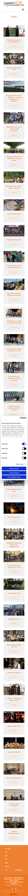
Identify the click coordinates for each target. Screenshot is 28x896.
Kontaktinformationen (11, 885)
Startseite (8, 848)
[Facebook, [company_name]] (12, 889)
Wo (6, 859)
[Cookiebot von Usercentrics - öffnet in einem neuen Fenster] (20, 418)
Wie (6, 870)
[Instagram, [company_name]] (15, 889)
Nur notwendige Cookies (14, 477)
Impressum (19, 885)
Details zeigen (19, 464)
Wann (6, 863)
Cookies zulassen (14, 468)
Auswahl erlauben (14, 472)
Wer (6, 852)
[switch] (24, 448)
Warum (7, 866)
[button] (14, 10)
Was (6, 855)
